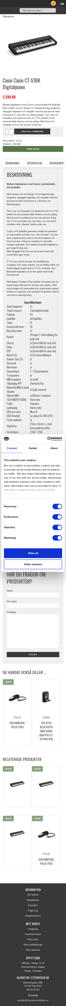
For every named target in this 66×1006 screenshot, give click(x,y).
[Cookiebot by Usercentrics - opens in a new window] (47, 439)
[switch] (57, 517)
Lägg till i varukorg (32, 131)
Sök (59, 10)
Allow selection (33, 564)
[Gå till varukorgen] (48, 4)
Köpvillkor (33, 905)
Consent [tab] (12, 448)
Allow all (33, 553)
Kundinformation (33, 934)
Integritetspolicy (33, 916)
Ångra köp (33, 910)
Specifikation (34, 163)
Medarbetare (33, 900)
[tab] (12, 163)
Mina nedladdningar (33, 944)
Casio (19, 140)
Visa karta (33, 995)
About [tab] (54, 448)
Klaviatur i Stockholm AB (18, 3)
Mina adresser (33, 950)
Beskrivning (12, 163)
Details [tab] (33, 448)
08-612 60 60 (33, 989)
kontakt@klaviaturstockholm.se (32, 1000)
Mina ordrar (32, 939)
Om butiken (33, 894)
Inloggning (33, 929)
